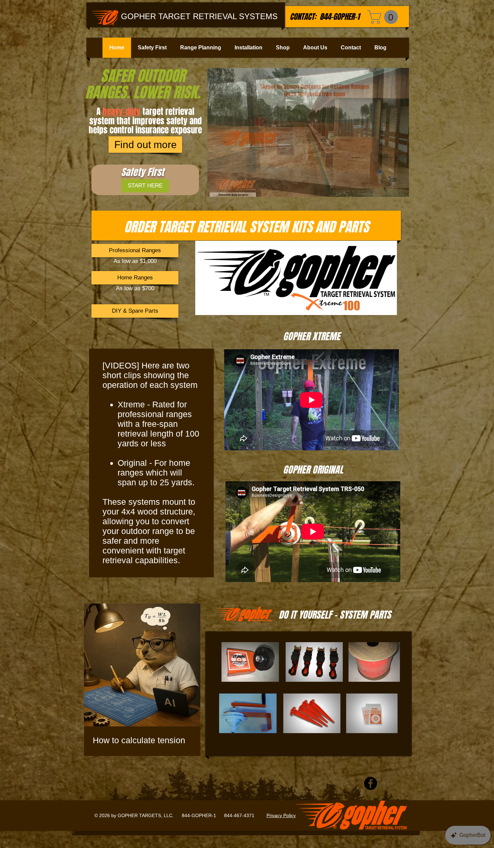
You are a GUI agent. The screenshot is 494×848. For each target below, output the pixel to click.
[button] (384, 17)
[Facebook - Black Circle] (370, 783)
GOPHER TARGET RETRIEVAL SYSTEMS (199, 16)
